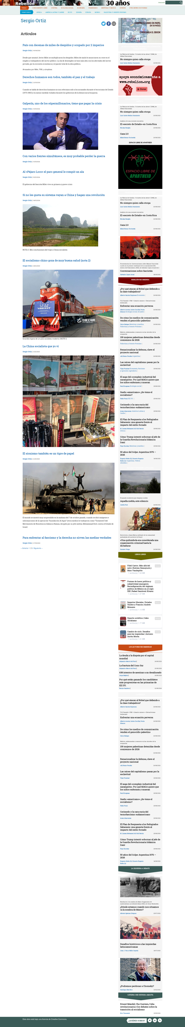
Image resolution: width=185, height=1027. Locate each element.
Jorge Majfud (123, 675)
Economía (81, 8)
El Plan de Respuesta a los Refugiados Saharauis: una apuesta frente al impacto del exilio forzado (139, 422)
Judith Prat (124, 505)
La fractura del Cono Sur (131, 665)
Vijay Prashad (125, 369)
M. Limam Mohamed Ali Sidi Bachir (132, 428)
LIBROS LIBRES (140, 554)
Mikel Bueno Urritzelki (127, 137)
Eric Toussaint (125, 1013)
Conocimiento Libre (39, 8)
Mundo (97, 12)
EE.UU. (70, 12)
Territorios (26, 12)
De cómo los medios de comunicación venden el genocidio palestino (139, 319)
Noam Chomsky (140, 956)
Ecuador (141, 312)
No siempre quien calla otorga (135, 59)
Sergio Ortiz (27, 50)
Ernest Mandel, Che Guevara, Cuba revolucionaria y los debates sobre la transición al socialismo (138, 1007)
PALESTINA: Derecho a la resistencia (140, 192)
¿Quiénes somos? (136, 1020)
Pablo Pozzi (124, 398)
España (79, 12)
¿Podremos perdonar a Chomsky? (137, 986)
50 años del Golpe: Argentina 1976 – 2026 (138, 453)
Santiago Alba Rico (126, 990)
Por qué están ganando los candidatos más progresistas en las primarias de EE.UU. (138, 682)
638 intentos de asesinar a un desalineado (140, 672)
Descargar (158, 566)
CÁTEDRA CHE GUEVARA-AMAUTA (140, 995)
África (39, 12)
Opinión (123, 8)
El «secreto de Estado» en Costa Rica (138, 124)
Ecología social (67, 8)
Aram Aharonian (125, 411)
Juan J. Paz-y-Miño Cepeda (129, 950)
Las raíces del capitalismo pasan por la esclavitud (139, 363)
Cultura (54, 8)
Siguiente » (38, 548)
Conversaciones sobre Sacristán (136, 270)
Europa (88, 12)
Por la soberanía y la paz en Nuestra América (141, 100)
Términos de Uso (74, 1019)
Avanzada (161, 2)
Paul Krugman (125, 386)
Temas (24, 8)
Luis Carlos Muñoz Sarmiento (130, 63)
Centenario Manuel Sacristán (140, 234)
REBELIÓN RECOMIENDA (140, 280)
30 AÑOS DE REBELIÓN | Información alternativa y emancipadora (141, 48)
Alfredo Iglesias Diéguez (128, 913)
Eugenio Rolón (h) (126, 458)
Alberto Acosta (125, 310)
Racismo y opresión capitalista (132, 370)
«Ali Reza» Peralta (126, 356)
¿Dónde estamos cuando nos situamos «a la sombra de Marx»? (139, 908)
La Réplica (140, 694)
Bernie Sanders (124, 688)
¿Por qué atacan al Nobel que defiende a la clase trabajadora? (139, 290)
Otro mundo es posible (138, 8)
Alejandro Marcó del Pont (127, 661)
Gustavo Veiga (125, 549)
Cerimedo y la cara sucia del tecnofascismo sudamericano (135, 406)
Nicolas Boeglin (125, 128)
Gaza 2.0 (124, 133)
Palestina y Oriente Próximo (115, 12)
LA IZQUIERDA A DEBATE (140, 868)
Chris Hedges (124, 324)
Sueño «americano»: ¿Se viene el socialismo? (136, 393)
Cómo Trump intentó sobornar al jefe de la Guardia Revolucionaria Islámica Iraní (140, 439)
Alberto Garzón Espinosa (128, 295)
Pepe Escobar (124, 446)
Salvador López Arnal (127, 274)
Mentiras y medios (108, 8)
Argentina (136, 356)
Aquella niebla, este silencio (134, 501)
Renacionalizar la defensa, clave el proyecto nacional (137, 351)
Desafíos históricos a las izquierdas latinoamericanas (138, 945)
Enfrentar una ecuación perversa (136, 305)
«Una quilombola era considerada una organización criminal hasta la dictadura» (139, 543)
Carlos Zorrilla (135, 310)
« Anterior (25, 548)
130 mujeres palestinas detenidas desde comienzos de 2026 (140, 338)
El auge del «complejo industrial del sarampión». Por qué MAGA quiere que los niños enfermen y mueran (139, 379)
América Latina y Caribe (54, 12)
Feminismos (93, 8)
